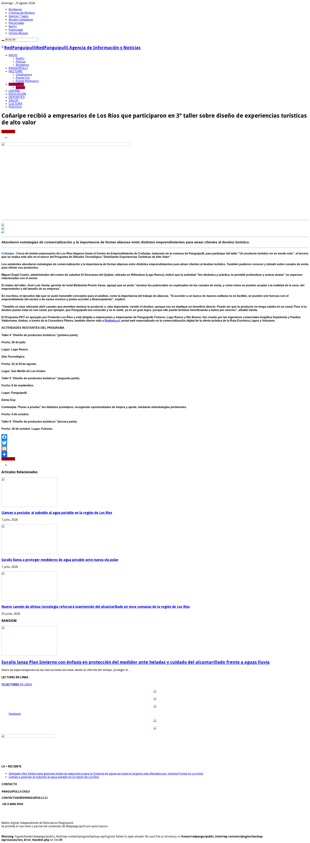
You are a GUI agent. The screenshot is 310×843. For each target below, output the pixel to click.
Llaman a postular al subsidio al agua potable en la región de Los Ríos (56, 513)
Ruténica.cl (112, 320)
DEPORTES (17, 97)
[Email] (155, 448)
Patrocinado (16, 23)
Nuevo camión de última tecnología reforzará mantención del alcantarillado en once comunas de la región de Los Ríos (95, 607)
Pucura (20, 87)
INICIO (13, 55)
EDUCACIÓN (17, 93)
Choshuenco (24, 74)
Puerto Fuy (23, 77)
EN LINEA (16, 684)
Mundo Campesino (21, 19)
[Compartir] (155, 454)
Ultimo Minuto (18, 33)
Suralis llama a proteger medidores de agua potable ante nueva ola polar (59, 560)
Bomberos (15, 9)
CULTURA (15, 103)
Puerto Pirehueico (27, 81)
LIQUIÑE (14, 90)
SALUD (13, 100)
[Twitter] (155, 443)
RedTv (13, 26)
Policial (20, 61)
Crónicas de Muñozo (22, 13)
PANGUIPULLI (18, 68)
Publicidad (16, 30)
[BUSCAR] (2, 40)
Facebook (15, 714)
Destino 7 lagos (18, 16)
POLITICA (15, 106)
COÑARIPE (16, 84)
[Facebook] (155, 437)
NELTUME (15, 71)
